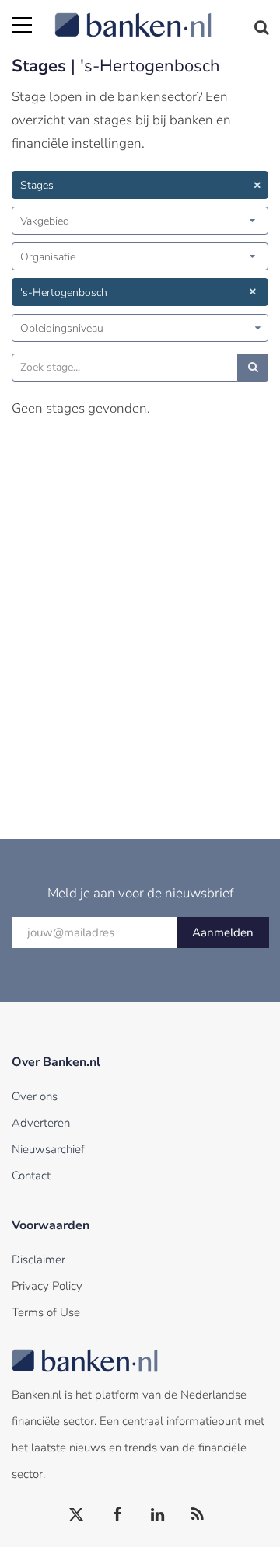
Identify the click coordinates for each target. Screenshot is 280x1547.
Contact (31, 1175)
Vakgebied (44, 221)
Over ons (35, 1096)
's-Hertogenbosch (63, 292)
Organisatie (47, 256)
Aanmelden (223, 932)
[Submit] (253, 368)
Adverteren (41, 1123)
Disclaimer (38, 1259)
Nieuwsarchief (48, 1149)
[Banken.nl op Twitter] (77, 1515)
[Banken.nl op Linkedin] (157, 1515)
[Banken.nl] (161, 15)
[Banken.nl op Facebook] (117, 1515)
